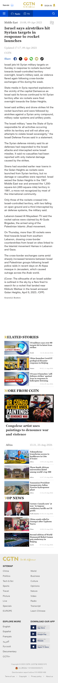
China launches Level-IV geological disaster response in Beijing (41, 360)
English (6, 626)
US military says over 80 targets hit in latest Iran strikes (41, 345)
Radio (17, 14)
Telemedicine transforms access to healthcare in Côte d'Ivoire (39, 455)
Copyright (23, 676)
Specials (7, 605)
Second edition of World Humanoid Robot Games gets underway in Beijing (41, 538)
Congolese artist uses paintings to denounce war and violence (27, 430)
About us (49, 676)
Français (7, 636)
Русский (7, 646)
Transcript (36, 605)
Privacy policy (36, 676)
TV (28, 14)
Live (5, 600)
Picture (6, 596)
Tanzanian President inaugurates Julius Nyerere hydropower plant (40, 486)
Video (33, 596)
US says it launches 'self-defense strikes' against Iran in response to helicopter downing (41, 377)
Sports (6, 585)
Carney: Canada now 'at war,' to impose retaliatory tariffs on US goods (41, 507)
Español (7, 631)
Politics (6, 576)
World (33, 570)
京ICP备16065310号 (39, 664)
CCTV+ (6, 656)
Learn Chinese (38, 610)
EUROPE (7, 610)
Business (35, 576)
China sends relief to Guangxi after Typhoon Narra (41, 521)
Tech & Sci (8, 581)
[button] (8, 419)
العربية (6, 641)
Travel (6, 591)
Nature (34, 591)
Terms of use (10, 676)
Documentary (9, 651)
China (6, 570)
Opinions (35, 585)
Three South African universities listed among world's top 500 (40, 469)
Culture (34, 581)
